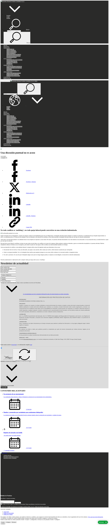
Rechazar (14, 522)
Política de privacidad (9, 513)
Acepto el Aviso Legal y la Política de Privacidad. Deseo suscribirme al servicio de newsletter (24, 504)
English (8, 18)
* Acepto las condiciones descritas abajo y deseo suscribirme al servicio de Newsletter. (21, 282)
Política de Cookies (8, 514)
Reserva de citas (7, 78)
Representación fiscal (11, 57)
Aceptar (3, 522)
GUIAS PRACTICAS (12, 61)
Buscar (5, 31)
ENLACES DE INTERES (13, 70)
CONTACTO (7, 77)
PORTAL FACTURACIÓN (13, 75)
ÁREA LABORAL (11, 50)
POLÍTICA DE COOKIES (10, 458)
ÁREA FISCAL (10, 49)
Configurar (8, 522)
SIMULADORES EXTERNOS (14, 67)
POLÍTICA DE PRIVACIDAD (11, 456)
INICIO (5, 45)
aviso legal (13, 344)
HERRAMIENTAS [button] (8, 65)
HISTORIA (6, 46)
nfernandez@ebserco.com (29, 339)
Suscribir (4, 387)
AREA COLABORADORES (14, 73)
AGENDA (9, 69)
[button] (15, 14)
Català (8, 16)
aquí (31, 344)
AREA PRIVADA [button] (8, 71)
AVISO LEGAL (7, 455)
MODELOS (9, 64)
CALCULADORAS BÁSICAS (14, 66)
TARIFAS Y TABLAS (12, 62)
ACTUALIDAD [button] (8, 58)
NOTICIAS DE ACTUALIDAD (14, 60)
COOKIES (3, 523)
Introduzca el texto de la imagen (8, 361)
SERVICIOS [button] (7, 48)
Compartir (3, 157)
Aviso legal (6, 511)
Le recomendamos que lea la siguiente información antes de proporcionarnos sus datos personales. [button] (46, 294)
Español (8, 15)
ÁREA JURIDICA (11, 53)
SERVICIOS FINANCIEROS (14, 54)
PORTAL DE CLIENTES (13, 74)
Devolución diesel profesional (13, 56)
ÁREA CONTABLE (12, 52)
